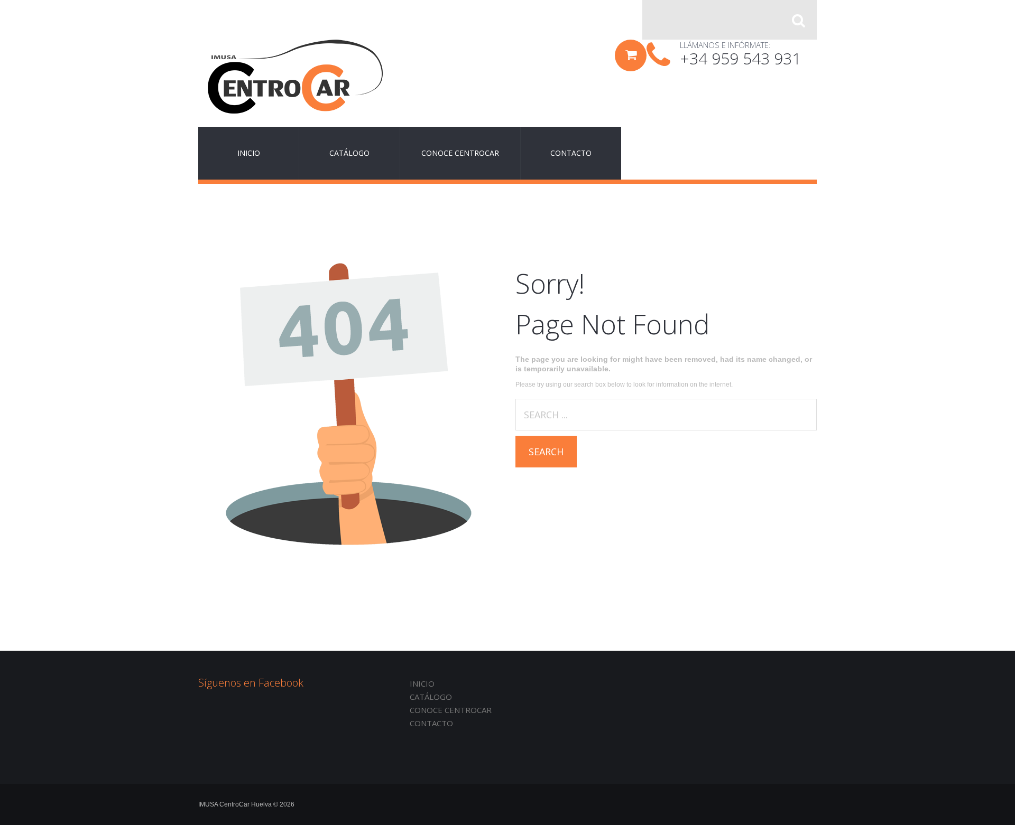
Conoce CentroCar (451, 710)
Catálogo (431, 696)
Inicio (422, 683)
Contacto (431, 723)
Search (546, 451)
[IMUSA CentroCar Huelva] (295, 77)
